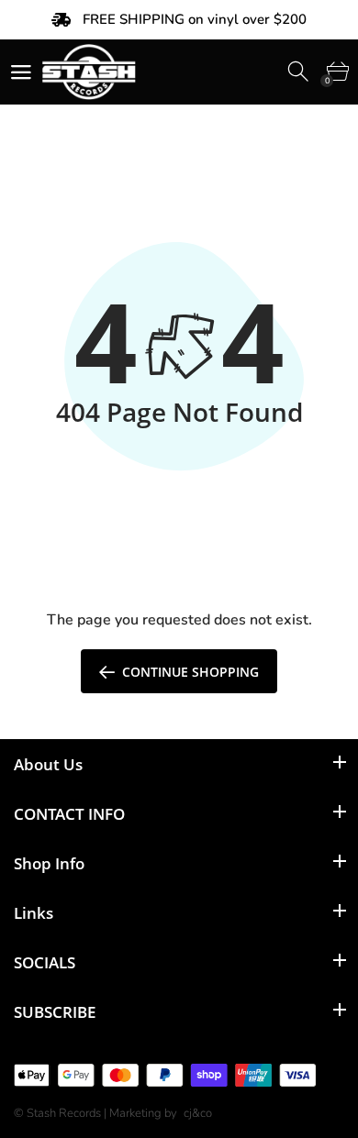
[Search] (300, 72)
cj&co (198, 1113)
